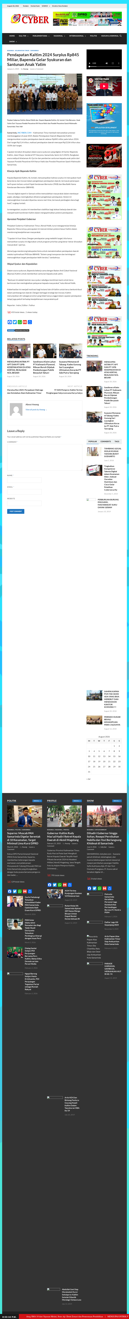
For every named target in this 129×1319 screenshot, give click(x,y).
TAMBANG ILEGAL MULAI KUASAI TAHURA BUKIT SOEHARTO (112, 452)
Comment (12, 442)
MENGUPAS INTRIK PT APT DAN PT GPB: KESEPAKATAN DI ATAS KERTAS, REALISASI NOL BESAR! (18, 367)
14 (109, 756)
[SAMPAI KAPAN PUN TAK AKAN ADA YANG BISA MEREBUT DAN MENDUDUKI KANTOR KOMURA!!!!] (94, 691)
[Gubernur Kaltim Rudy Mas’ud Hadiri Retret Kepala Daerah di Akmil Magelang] (64, 807)
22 (114, 761)
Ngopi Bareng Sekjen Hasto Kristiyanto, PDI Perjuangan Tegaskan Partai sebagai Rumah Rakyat (32, 981)
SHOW (12, 41)
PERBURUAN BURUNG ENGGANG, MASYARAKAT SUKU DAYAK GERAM (108, 503)
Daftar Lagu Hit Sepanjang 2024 (112, 923)
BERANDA (10, 50)
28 (109, 766)
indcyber (104, 847)
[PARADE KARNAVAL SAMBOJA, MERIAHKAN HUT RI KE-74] (95, 964)
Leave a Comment (36, 69)
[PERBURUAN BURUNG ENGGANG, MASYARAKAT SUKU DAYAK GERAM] (91, 500)
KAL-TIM (22, 36)
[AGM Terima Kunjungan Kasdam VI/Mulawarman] (55, 891)
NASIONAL (58, 36)
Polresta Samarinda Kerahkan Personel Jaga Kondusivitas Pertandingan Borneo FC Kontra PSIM (113, 903)
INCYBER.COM (24, 132)
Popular (92, 441)
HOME (12, 36)
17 (89, 761)
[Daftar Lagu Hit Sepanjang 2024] (95, 922)
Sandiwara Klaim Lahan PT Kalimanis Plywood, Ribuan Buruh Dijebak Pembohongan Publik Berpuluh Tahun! (44, 367)
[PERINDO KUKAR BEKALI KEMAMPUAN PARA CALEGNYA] (94, 717)
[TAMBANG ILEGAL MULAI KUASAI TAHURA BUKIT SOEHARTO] (94, 449)
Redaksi (25, 6)
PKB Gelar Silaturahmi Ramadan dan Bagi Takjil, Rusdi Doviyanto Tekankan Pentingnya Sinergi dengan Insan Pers (33, 929)
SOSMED (45, 6)
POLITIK (93, 36)
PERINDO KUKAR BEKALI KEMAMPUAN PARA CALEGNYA (112, 721)
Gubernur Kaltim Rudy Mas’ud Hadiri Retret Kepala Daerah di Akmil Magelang (64, 836)
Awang (25, 69)
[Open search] (120, 36)
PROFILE (66, 830)
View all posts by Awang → (36, 409)
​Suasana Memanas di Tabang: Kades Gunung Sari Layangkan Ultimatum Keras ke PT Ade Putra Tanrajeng (70, 367)
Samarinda (34, 50)
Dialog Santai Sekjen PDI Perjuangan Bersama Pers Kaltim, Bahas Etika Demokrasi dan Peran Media (33, 956)
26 (99, 766)
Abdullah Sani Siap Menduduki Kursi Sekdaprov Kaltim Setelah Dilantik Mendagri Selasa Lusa (71, 1294)
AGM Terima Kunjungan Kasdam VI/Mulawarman (73, 893)
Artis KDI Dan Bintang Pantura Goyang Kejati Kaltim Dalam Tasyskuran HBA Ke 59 (72, 1104)
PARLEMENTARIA (40, 36)
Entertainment (101, 830)
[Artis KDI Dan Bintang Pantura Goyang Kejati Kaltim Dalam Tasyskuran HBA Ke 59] (55, 1098)
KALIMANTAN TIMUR (22, 50)
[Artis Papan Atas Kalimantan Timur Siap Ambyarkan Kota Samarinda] (95, 936)
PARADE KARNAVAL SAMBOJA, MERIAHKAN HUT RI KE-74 (113, 968)
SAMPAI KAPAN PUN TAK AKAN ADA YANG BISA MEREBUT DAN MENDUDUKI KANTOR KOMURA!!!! (111, 699)
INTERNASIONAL (76, 36)
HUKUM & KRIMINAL (110, 36)
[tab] (93, 441)
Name (10, 475)
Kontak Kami (35, 6)
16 (119, 756)
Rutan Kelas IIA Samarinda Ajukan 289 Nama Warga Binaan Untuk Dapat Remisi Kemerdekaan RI (73, 912)
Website (11, 499)
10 (89, 756)
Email (10, 487)
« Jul (88, 779)
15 (114, 756)
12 (99, 756)
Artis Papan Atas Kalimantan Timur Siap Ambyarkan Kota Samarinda (112, 940)
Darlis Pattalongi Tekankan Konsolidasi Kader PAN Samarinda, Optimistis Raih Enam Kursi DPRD (33, 903)
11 (94, 756)
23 (119, 761)
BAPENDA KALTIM (22, 330)
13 (104, 756)
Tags (117, 441)
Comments (106, 441)
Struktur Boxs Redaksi (60, 6)
